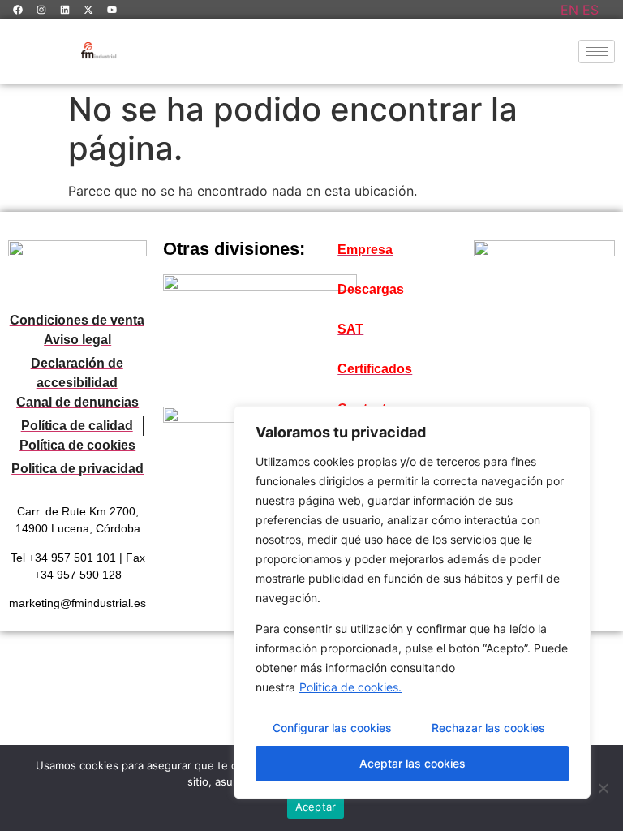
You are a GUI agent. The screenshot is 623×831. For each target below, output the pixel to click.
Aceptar (316, 806)
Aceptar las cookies (412, 763)
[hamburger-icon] (596, 51)
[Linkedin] (65, 9)
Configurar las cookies (332, 727)
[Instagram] (41, 9)
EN (569, 10)
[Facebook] (18, 9)
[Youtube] (112, 9)
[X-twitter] (88, 9)
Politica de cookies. (350, 687)
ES (590, 10)
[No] (603, 788)
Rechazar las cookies (488, 727)
